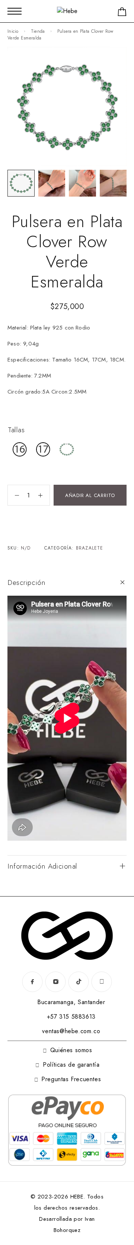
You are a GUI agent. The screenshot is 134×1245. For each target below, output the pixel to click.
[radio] (20, 449)
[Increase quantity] (44, 495)
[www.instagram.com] (101, 981)
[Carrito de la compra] (122, 13)
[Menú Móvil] (14, 11)
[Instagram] (55, 981)
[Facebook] (32, 981)
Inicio (13, 31)
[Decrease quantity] (13, 495)
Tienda (38, 31)
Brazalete (89, 548)
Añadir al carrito (90, 495)
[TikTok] (78, 981)
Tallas (16, 430)
